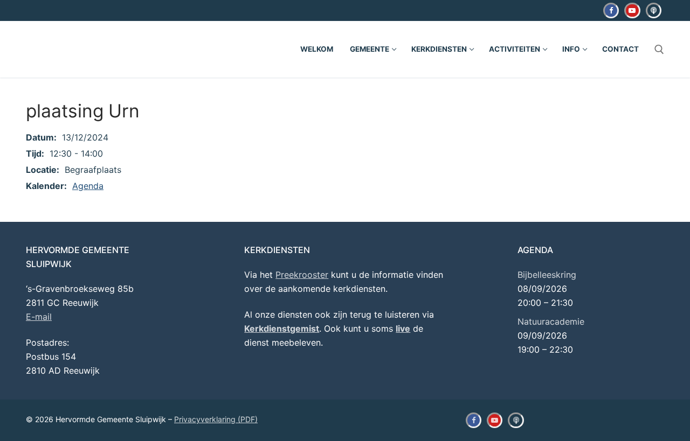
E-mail (39, 316)
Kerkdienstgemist (281, 328)
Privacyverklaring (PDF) (216, 419)
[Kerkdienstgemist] (653, 10)
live (403, 328)
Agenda (88, 185)
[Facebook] (611, 10)
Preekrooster (301, 274)
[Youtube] (632, 10)
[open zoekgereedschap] (659, 49)
